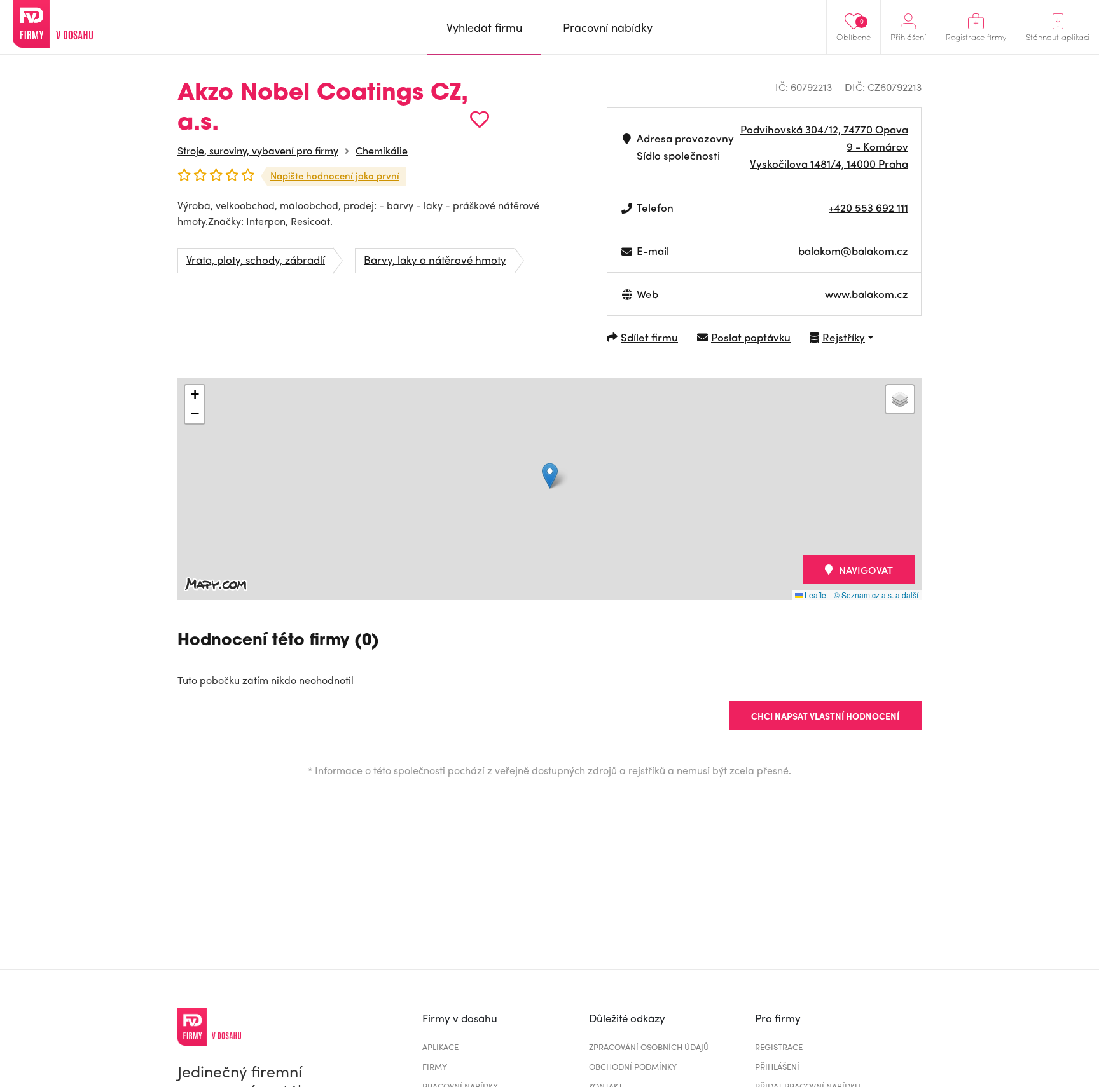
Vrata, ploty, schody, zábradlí (255, 259)
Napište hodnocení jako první (334, 175)
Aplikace (440, 1047)
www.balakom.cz (866, 293)
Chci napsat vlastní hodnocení (825, 715)
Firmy (434, 1066)
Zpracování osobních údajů (649, 1047)
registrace (779, 1047)
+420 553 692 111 (868, 207)
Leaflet (815, 594)
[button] (550, 476)
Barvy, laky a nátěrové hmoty (435, 259)
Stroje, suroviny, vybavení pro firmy (257, 150)
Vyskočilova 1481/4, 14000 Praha (829, 163)
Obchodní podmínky (633, 1066)
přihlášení (777, 1066)
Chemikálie (382, 150)
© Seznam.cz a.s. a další (876, 594)
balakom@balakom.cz (853, 250)
